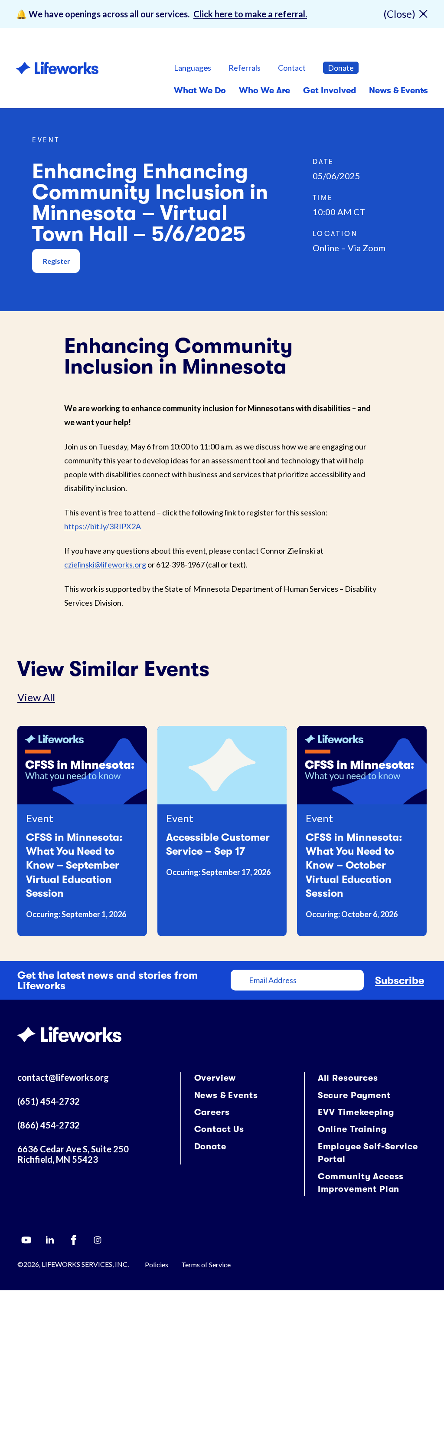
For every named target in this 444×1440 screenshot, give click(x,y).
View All (36, 697)
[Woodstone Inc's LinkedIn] (50, 1240)
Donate (341, 67)
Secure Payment (354, 1095)
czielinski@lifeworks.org (105, 564)
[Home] (57, 68)
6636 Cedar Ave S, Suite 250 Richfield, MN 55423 (73, 1154)
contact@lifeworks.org (63, 1077)
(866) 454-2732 (48, 1125)
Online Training (352, 1129)
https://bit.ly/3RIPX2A (102, 526)
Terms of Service (206, 1264)
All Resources (348, 1078)
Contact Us (219, 1129)
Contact (292, 67)
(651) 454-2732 (48, 1101)
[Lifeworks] (69, 1033)
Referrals (245, 67)
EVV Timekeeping (356, 1112)
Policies (156, 1264)
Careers (212, 1112)
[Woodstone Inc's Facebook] (73, 1240)
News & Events (226, 1095)
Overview (215, 1078)
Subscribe (399, 980)
